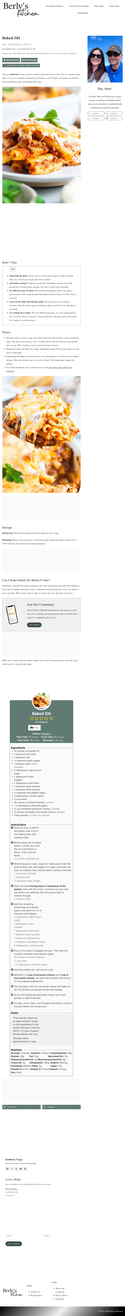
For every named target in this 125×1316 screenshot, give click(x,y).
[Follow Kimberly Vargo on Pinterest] (25, 1169)
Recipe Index (36, 1295)
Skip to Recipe (12, 60)
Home (4, 44)
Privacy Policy (62, 1295)
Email (47, 1235)
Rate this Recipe (29, 60)
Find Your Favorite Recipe (79, 6)
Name (9, 1235)
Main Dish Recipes (15, 44)
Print (35, 727)
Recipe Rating (11, 1189)
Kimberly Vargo (10, 49)
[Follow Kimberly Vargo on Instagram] (16, 1169)
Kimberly (46, 733)
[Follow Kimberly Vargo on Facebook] (7, 1169)
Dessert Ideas (114, 6)
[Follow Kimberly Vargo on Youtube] (21, 1169)
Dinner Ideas (99, 6)
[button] (32, 718)
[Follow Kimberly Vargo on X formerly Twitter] (12, 1169)
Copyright (60, 1298)
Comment (10, 1195)
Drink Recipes (82, 13)
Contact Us (35, 1291)
